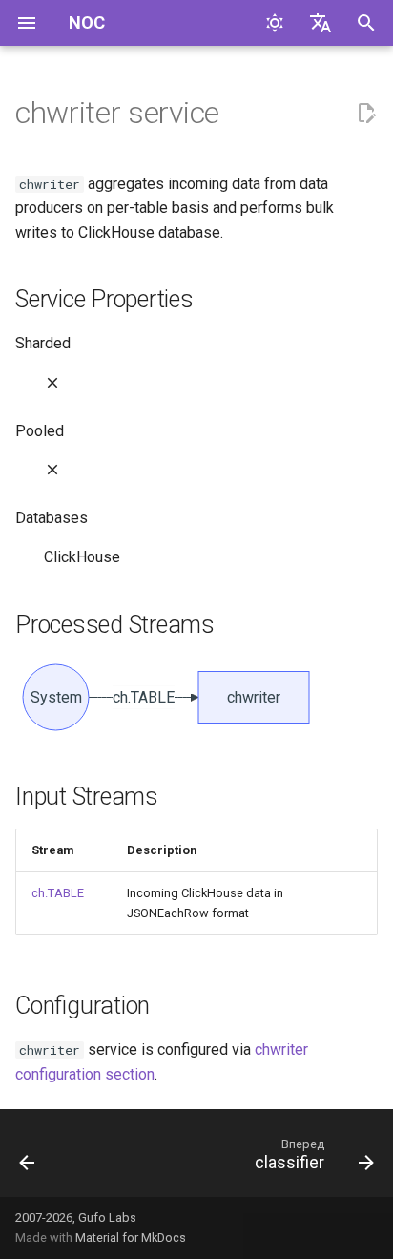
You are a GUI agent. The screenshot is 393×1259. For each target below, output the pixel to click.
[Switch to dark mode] (275, 23)
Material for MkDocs (130, 1237)
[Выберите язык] (320, 23)
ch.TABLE (57, 893)
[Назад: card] (28, 1159)
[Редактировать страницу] (366, 113)
